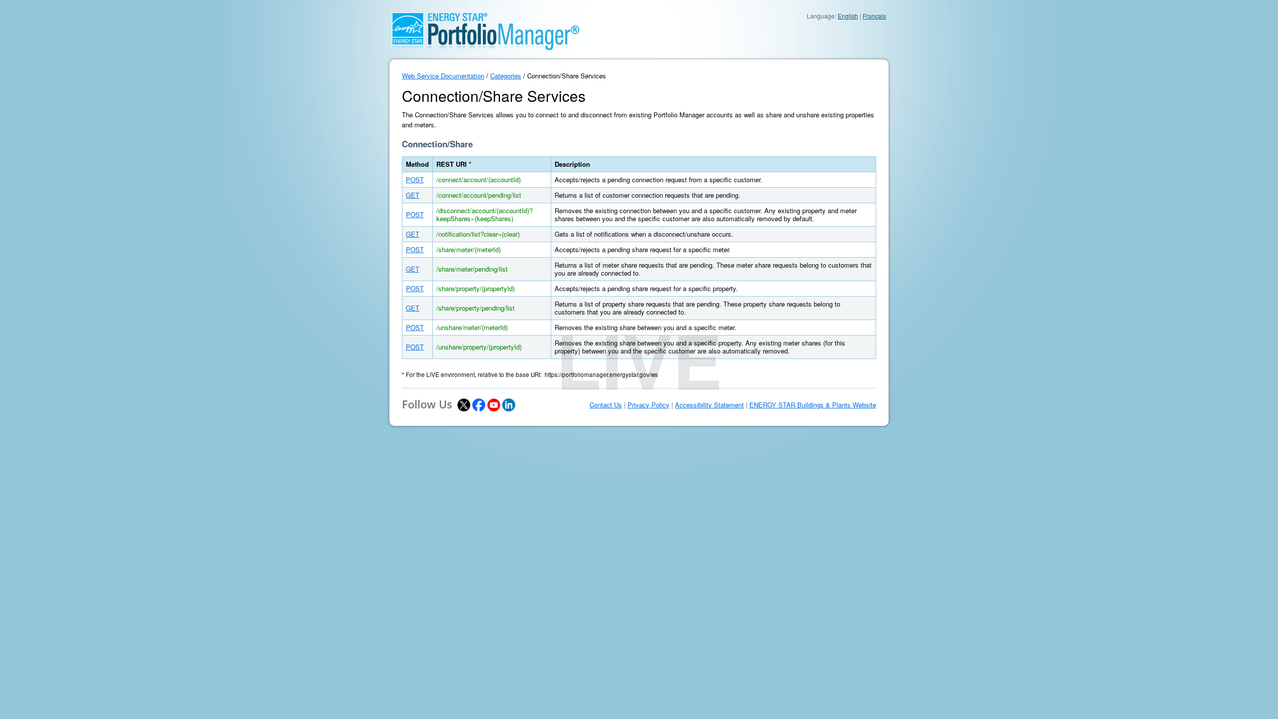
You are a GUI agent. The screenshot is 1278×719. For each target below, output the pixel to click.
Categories (505, 75)
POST (415, 179)
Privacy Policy (648, 405)
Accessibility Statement (709, 405)
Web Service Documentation (443, 75)
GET (412, 195)
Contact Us (606, 405)
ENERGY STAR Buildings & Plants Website (812, 405)
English (848, 15)
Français (874, 15)
